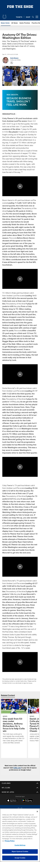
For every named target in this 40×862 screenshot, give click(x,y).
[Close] (37, 811)
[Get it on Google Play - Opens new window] (27, 801)
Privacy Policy (10, 841)
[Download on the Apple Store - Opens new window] (12, 801)
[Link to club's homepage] (4, 16)
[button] (20, 186)
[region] (20, 835)
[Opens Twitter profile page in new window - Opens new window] (11, 62)
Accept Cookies (20, 858)
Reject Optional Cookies (20, 851)
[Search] (33, 16)
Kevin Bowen (14, 58)
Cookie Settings (20, 845)
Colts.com (17, 768)
